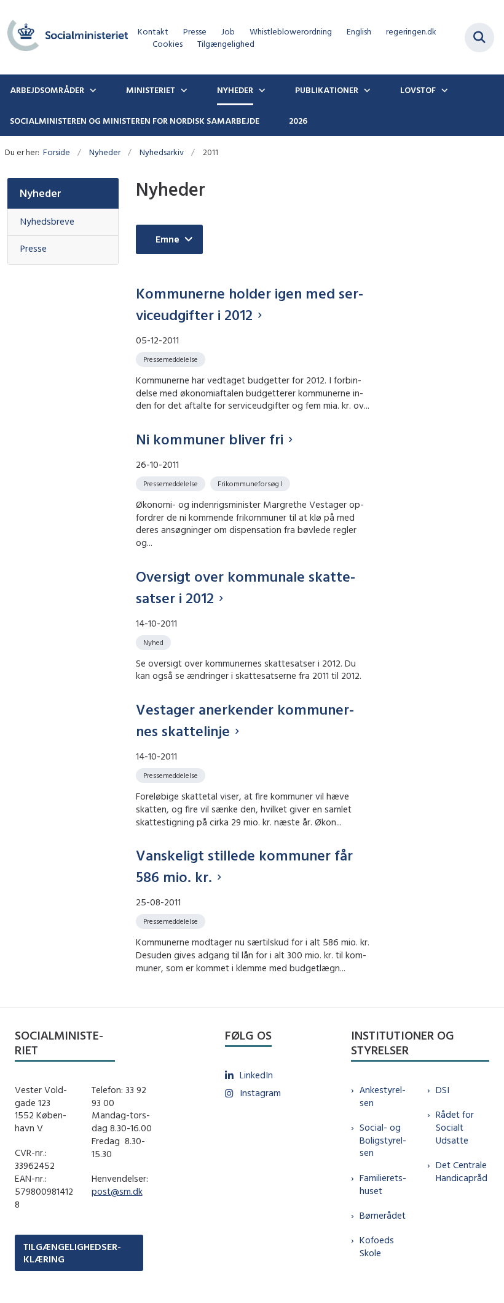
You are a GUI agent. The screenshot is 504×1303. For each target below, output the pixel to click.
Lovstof (418, 89)
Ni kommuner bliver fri (209, 439)
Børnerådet (383, 1215)
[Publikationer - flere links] (366, 90)
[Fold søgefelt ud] (479, 37)
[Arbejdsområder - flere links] (91, 90)
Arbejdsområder (47, 89)
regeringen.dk (411, 31)
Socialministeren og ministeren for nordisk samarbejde (134, 120)
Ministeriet (150, 89)
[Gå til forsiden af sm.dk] (64, 37)
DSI (442, 1090)
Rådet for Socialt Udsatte (455, 1127)
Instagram (260, 1093)
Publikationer (326, 89)
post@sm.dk (117, 1191)
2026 (298, 120)
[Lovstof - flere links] (443, 90)
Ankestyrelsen (383, 1096)
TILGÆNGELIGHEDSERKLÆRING (72, 1252)
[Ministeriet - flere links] (182, 90)
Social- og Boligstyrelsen (383, 1140)
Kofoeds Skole (377, 1246)
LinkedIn (256, 1075)
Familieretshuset (383, 1184)
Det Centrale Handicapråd (461, 1171)
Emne (167, 239)
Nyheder (235, 89)
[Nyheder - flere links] (261, 90)
